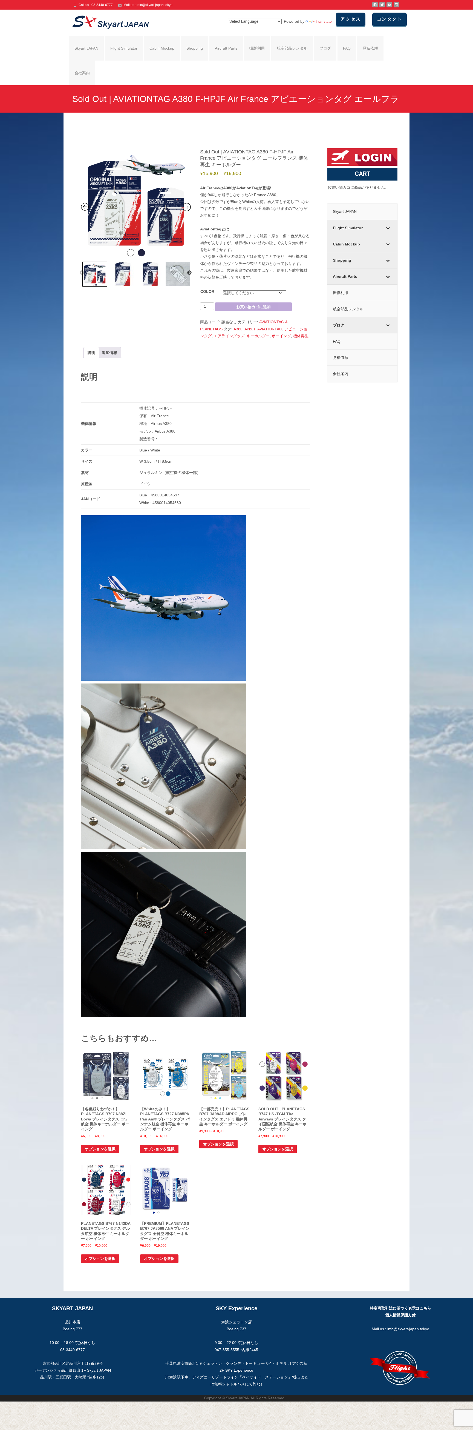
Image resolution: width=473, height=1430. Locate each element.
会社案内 (82, 73)
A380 (238, 329)
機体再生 (300, 336)
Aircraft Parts (226, 48)
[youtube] (389, 7)
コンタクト (389, 19)
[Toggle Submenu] (387, 228)
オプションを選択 (100, 1149)
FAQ (347, 48)
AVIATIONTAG (269, 329)
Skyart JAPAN (86, 48)
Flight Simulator (123, 48)
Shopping (194, 48)
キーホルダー (258, 336)
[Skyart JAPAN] (106, 21)
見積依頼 (370, 48)
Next (189, 273)
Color (207, 291)
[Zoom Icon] (136, 204)
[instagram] (396, 7)
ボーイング (281, 336)
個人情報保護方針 (400, 1315)
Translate (324, 21)
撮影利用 (257, 48)
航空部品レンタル (292, 48)
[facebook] (375, 7)
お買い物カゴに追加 (253, 307)
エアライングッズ (229, 336)
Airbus (249, 329)
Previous (82, 273)
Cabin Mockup (161, 48)
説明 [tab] (91, 352)
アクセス (351, 19)
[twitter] (382, 7)
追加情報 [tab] (109, 352)
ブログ (325, 48)
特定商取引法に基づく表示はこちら (400, 1308)
